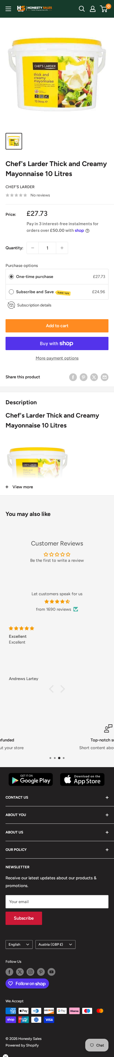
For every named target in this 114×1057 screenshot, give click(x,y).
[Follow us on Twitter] (20, 972)
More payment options (57, 358)
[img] (57, 601)
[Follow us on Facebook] (9, 972)
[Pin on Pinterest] (83, 377)
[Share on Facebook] (73, 377)
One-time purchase (34, 276)
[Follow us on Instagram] (30, 972)
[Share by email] (104, 377)
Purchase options (22, 265)
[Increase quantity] (62, 248)
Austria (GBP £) (50, 944)
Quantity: (14, 247)
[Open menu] (8, 9)
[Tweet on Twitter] (94, 377)
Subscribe (24, 918)
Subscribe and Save (42, 292)
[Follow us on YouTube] (51, 972)
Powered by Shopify (22, 1045)
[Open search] (82, 9)
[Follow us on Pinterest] (41, 972)
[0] (103, 9)
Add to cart (57, 325)
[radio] (11, 276)
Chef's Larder (20, 187)
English (14, 944)
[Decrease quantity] (32, 248)
